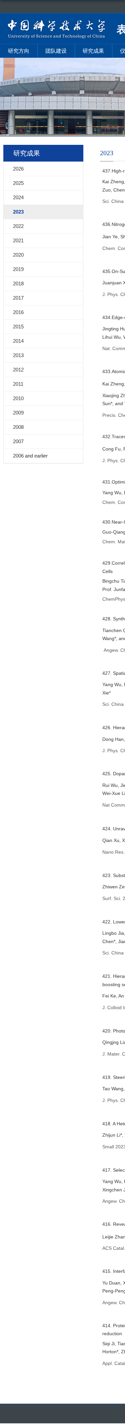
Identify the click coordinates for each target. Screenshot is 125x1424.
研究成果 (93, 51)
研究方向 (18, 51)
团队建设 (56, 51)
